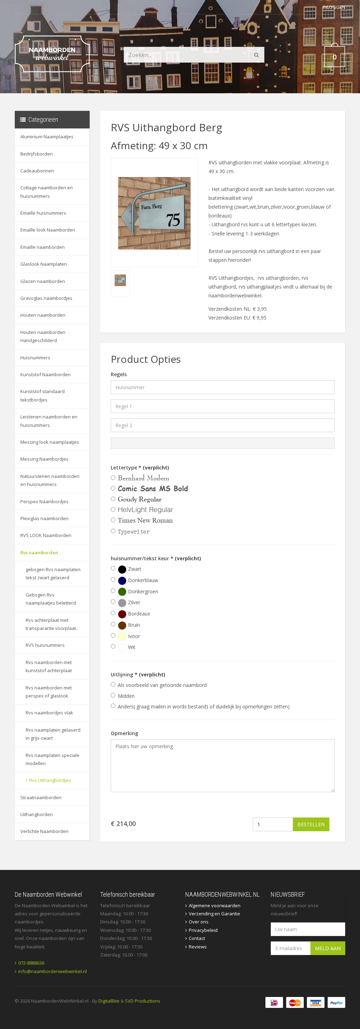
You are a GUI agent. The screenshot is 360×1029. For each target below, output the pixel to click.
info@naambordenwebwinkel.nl (52, 971)
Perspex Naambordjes (44, 501)
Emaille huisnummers (43, 213)
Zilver (133, 602)
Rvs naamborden (39, 552)
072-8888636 (31, 963)
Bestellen (311, 824)
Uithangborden (36, 814)
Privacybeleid (203, 930)
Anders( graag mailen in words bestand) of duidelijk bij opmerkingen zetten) (204, 706)
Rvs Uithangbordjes (50, 780)
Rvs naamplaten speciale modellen (52, 759)
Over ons (198, 921)
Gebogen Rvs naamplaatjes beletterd (51, 599)
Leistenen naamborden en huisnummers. (48, 421)
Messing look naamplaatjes (49, 442)
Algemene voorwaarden (214, 905)
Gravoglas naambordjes (46, 298)
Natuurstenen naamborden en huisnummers (49, 480)
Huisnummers (35, 357)
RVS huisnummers (45, 645)
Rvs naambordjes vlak (49, 712)
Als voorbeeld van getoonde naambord (162, 685)
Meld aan (328, 948)
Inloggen (334, 7)
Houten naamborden (42, 315)
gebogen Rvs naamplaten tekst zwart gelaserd (53, 573)
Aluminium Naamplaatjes (46, 136)
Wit (131, 647)
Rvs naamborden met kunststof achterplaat (49, 666)
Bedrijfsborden (36, 154)
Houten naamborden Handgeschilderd (42, 336)
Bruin (133, 624)
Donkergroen (142, 591)
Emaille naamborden (42, 247)
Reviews (198, 946)
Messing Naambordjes (44, 459)
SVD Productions (142, 1001)
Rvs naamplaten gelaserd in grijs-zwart (53, 734)
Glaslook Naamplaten (43, 264)
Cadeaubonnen (37, 171)
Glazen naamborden (42, 281)
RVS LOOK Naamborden (45, 535)
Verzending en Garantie (214, 913)
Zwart (134, 569)
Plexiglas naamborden (44, 518)
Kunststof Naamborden (45, 374)
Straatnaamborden (41, 797)
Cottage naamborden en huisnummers (46, 191)
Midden (126, 696)
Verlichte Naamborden (44, 831)
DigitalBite (109, 1001)
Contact (197, 938)
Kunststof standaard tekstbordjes (42, 395)
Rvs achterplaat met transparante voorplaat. (51, 624)
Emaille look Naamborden (47, 230)
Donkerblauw (142, 580)
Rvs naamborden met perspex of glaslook (49, 691)
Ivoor (133, 636)
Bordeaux (138, 613)
